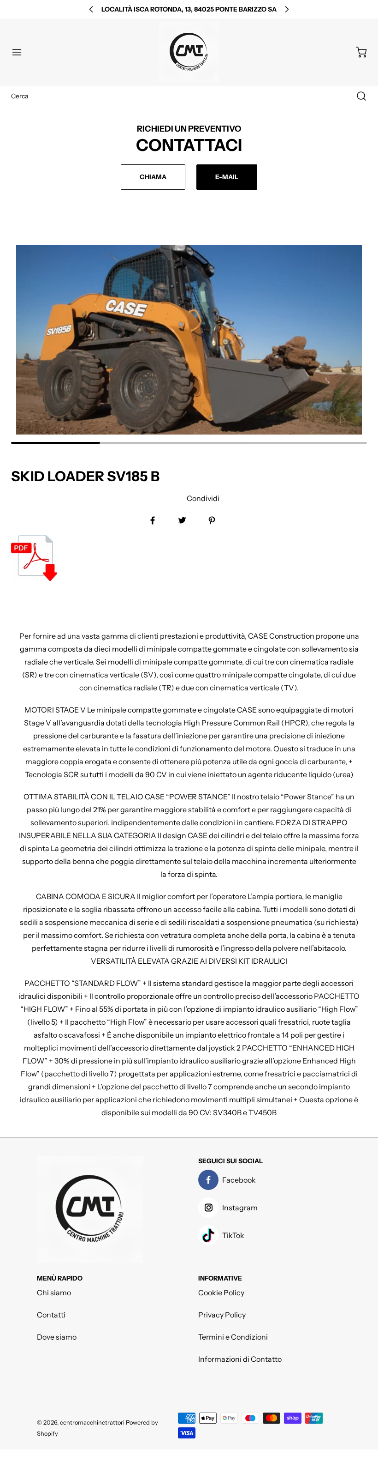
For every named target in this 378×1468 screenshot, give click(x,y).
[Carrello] (357, 52)
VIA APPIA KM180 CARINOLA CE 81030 (189, 9)
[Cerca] (357, 96)
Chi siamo (54, 1292)
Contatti (51, 1314)
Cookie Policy (221, 1292)
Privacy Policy (222, 1314)
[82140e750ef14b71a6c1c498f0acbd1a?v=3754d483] (115, 558)
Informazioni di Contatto (240, 1359)
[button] (21, 52)
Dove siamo (57, 1336)
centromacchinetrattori (92, 1422)
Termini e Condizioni (233, 1336)
